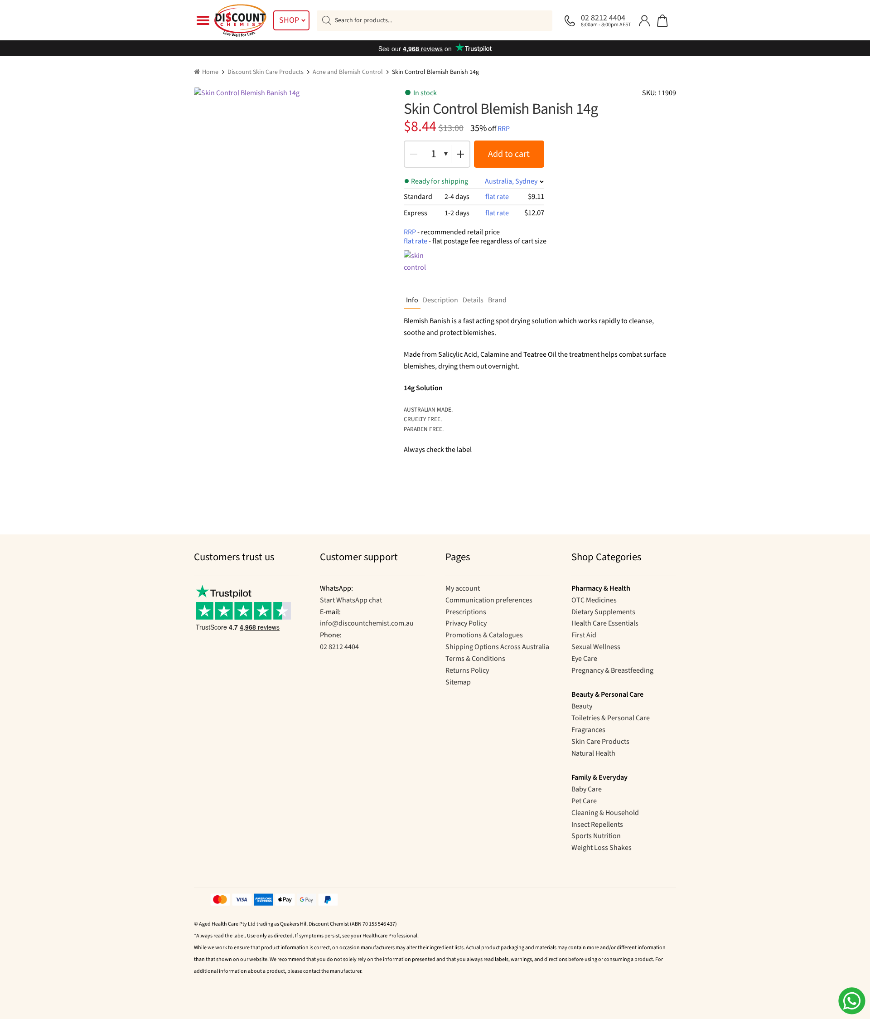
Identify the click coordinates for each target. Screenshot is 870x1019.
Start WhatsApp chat (351, 600)
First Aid (583, 635)
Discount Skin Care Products (265, 72)
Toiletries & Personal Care (610, 718)
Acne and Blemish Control (348, 72)
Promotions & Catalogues (484, 635)
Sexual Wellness (595, 647)
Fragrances (588, 730)
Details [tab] (473, 300)
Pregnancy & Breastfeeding (612, 670)
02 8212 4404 (339, 647)
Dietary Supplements (603, 612)
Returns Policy (467, 670)
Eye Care (584, 659)
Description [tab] (440, 300)
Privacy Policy (466, 623)
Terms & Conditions (475, 659)
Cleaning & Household (605, 813)
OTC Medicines (594, 600)
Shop (289, 20)
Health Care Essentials (604, 623)
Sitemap (458, 682)
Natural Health (593, 753)
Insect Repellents (597, 825)
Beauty (581, 706)
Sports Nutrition (596, 836)
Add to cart (509, 154)
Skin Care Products (600, 742)
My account (462, 588)
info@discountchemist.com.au (367, 623)
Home (210, 72)
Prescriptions (465, 612)
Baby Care (586, 789)
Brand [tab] (497, 300)
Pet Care (584, 801)
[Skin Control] (422, 268)
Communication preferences (488, 600)
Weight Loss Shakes (601, 848)
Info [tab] (412, 300)
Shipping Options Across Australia (497, 647)
